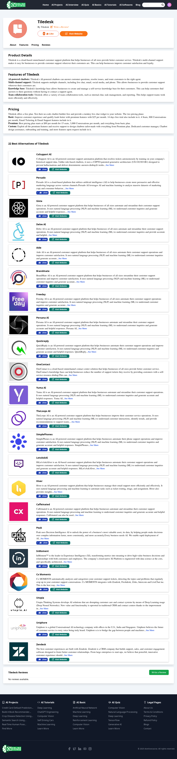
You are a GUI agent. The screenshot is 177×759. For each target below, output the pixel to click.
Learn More (43, 728)
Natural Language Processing (122, 712)
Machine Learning (46, 724)
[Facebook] (69, 748)
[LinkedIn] (79, 748)
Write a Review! (61, 26)
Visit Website (75, 33)
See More (110, 164)
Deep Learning (44, 707)
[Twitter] (74, 748)
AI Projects (57, 4)
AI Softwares (126, 4)
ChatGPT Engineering (47, 712)
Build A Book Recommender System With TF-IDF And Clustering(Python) (15, 712)
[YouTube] (84, 748)
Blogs (146, 724)
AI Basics (96, 4)
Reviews (46, 44)
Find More (7, 728)
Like (48, 33)
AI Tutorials (110, 4)
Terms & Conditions (153, 712)
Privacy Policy (150, 716)
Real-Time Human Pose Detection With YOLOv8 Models (17, 724)
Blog (138, 4)
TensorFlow (114, 720)
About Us (148, 707)
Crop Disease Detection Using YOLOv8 (16, 716)
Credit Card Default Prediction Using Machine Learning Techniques (17, 707)
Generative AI (115, 724)
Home (46, 4)
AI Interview (72, 4)
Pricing (35, 44)
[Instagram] (90, 748)
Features (23, 44)
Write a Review (159, 672)
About (13, 44)
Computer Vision (45, 716)
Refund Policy (150, 720)
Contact (147, 728)
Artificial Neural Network (85, 707)
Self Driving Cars (45, 720)
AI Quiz (85, 4)
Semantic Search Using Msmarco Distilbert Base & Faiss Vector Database (15, 720)
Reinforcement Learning (85, 720)
